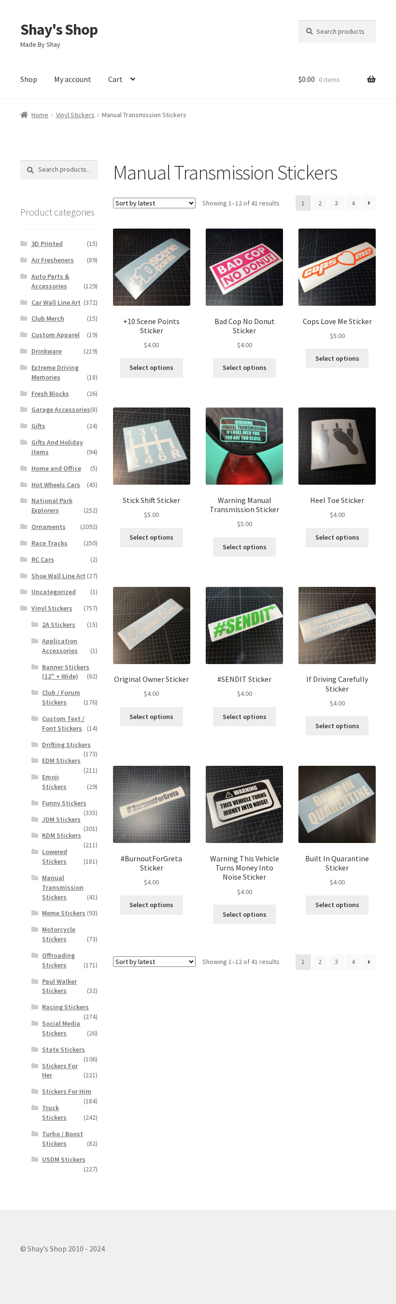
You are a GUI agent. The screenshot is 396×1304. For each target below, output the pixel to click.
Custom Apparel (55, 334)
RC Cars (42, 559)
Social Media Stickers (61, 1028)
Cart (115, 79)
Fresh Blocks (50, 393)
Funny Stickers (64, 803)
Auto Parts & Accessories (50, 281)
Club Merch (47, 318)
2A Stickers (58, 624)
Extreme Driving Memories (55, 372)
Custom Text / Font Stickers (63, 723)
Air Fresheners (52, 260)
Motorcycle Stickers (58, 934)
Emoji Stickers (54, 782)
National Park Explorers (51, 505)
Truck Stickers (54, 1112)
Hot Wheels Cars (55, 484)
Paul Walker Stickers (59, 986)
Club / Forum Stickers (61, 697)
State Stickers (63, 1049)
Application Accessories (60, 646)
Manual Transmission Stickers (63, 887)
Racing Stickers (65, 1007)
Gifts (38, 425)
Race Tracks (49, 543)
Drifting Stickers (66, 744)
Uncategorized (53, 591)
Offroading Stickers (58, 960)
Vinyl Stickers (75, 114)
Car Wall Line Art (56, 302)
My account (72, 79)
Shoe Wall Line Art (58, 575)
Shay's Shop (59, 29)
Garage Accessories (60, 409)
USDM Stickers (63, 1159)
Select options (151, 367)
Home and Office (56, 468)
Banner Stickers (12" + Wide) (65, 672)
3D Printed (47, 243)
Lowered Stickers (54, 856)
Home (39, 114)
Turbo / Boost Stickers (62, 1138)
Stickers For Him (66, 1091)
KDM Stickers (61, 835)
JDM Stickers (61, 819)
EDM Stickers (61, 760)
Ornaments (48, 526)
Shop (28, 79)
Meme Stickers (63, 913)
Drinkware (46, 351)
